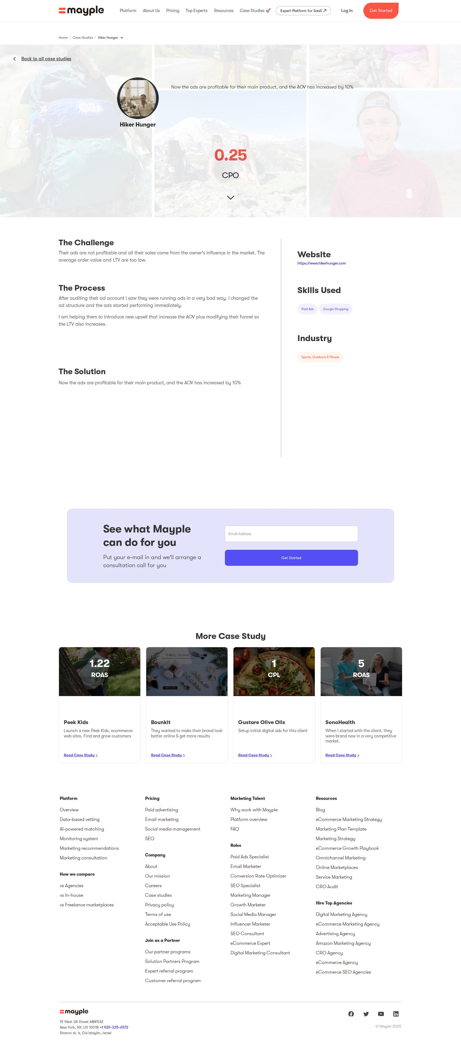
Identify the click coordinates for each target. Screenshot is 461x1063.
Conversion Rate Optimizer (258, 876)
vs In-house (71, 895)
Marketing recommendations (89, 848)
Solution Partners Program (172, 961)
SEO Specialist (245, 885)
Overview (69, 809)
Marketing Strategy (335, 838)
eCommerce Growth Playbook (347, 848)
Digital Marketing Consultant (260, 952)
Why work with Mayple (254, 809)
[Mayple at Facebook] (351, 1014)
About (151, 866)
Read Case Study (79, 755)
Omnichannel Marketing (340, 857)
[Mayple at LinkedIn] (396, 1014)
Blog (320, 809)
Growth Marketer (248, 904)
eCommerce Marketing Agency (348, 924)
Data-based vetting (80, 819)
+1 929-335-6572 (114, 1027)
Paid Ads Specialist (249, 856)
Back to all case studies (46, 58)
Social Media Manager (253, 914)
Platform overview (248, 819)
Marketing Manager (250, 895)
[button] (128, 10)
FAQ (234, 829)
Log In (347, 10)
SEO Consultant (247, 933)
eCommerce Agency (337, 962)
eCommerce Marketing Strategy (349, 819)
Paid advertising (161, 809)
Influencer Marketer (250, 924)
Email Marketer (245, 866)
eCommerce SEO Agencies (343, 972)
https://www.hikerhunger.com (321, 263)
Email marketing (161, 819)
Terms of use (158, 914)
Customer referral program (173, 980)
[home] (81, 11)
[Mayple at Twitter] (366, 1014)
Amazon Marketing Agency (343, 943)
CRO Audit (327, 886)
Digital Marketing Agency (341, 914)
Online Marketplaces (337, 867)
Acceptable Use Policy (167, 924)
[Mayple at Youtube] (381, 1014)
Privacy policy (159, 904)
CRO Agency (329, 952)
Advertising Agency (335, 933)
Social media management (172, 829)
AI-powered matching (82, 829)
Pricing (152, 798)
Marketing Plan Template (341, 829)
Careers (153, 885)
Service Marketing (334, 877)
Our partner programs (167, 951)
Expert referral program (169, 971)
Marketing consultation (83, 857)
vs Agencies (72, 885)
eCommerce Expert (250, 943)
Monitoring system (79, 838)
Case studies (158, 895)
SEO (149, 838)
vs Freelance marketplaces (87, 904)
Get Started (381, 10)
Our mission (157, 876)
